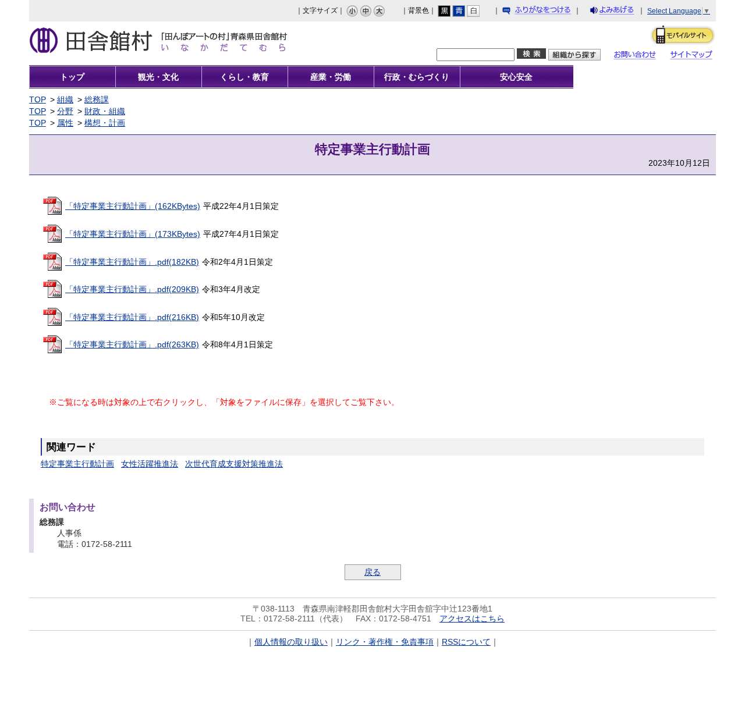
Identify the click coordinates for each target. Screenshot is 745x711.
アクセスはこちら (472, 618)
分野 (65, 111)
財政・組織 (104, 111)
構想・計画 (104, 122)
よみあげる (622, 12)
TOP (37, 99)
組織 (65, 99)
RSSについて (466, 641)
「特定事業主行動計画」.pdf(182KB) (132, 261)
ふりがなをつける (547, 12)
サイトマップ (695, 56)
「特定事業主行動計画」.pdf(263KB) (132, 344)
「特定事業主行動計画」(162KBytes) (132, 206)
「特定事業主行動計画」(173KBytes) (132, 234)
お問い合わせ (638, 56)
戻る (372, 572)
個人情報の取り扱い (291, 641)
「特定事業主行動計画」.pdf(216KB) (132, 317)
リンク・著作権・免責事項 (385, 641)
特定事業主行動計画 (77, 463)
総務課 (96, 99)
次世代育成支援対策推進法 (234, 463)
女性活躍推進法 (149, 463)
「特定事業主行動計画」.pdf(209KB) (132, 289)
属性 (65, 122)
